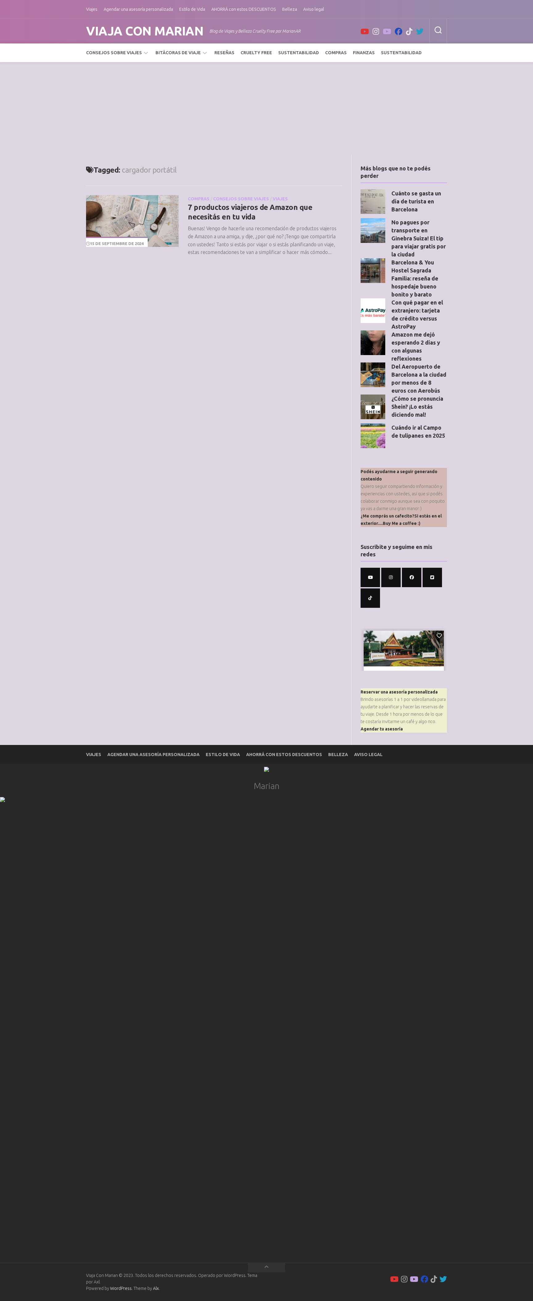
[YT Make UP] (387, 31)
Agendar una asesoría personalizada (138, 9)
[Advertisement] (266, 108)
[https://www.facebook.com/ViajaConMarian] (411, 577)
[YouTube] (365, 31)
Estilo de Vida (192, 9)
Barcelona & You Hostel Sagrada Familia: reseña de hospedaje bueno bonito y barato (414, 278)
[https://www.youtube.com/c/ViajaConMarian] (370, 577)
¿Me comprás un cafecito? (387, 515)
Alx (156, 1288)
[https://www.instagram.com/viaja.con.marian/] (391, 577)
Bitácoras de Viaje (178, 52)
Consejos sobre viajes (114, 52)
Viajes (91, 9)
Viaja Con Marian (144, 31)
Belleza (289, 9)
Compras (336, 52)
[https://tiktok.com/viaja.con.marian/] (370, 598)
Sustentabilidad (298, 52)
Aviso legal (313, 9)
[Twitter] (420, 31)
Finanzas (364, 52)
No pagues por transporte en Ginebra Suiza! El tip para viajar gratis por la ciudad (418, 238)
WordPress (121, 1288)
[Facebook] (398, 31)
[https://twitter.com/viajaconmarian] (432, 577)
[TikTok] (409, 31)
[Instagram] (376, 31)
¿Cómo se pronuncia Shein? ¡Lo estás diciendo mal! (417, 406)
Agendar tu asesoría (382, 728)
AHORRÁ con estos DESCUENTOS (243, 9)
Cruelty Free (256, 52)
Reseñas (224, 52)
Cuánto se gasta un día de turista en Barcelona (416, 201)
